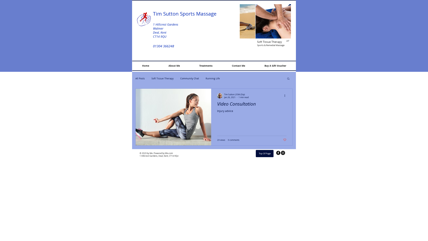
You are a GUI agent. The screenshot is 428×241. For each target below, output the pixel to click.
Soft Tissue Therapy (162, 78)
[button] (265, 27)
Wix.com (169, 153)
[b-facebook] (278, 153)
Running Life (213, 78)
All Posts (140, 78)
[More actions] (286, 96)
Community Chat (189, 78)
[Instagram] (283, 153)
